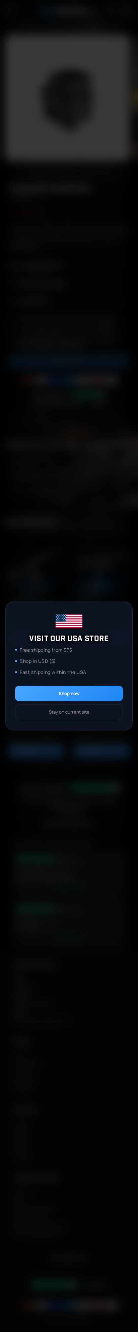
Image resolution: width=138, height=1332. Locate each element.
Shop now (69, 693)
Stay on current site (69, 712)
